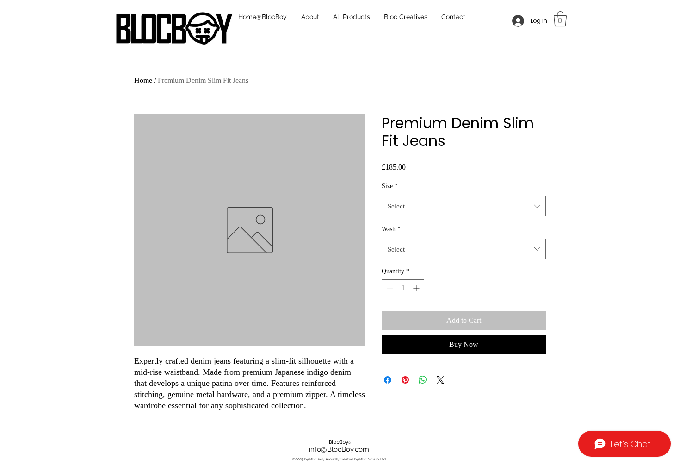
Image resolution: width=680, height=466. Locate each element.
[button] (560, 18)
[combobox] (464, 206)
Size (390, 186)
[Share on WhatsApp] (422, 379)
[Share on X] (440, 379)
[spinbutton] (403, 288)
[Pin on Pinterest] (405, 379)
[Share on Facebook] (387, 379)
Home (143, 80)
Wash (391, 229)
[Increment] (417, 288)
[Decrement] (389, 288)
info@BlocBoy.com (339, 449)
